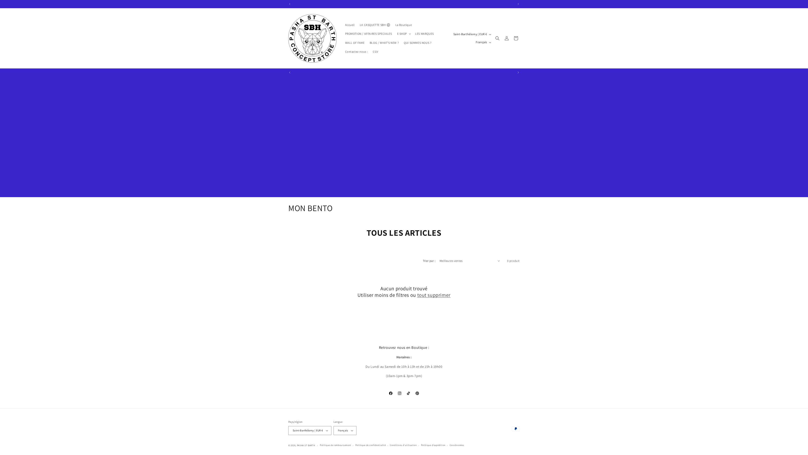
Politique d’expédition (433, 445)
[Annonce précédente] (289, 4)
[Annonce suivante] (518, 4)
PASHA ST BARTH (306, 445)
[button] (404, 33)
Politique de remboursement (335, 445)
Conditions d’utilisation (403, 445)
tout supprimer (434, 295)
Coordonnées (457, 445)
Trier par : (429, 261)
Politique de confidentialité (370, 445)
